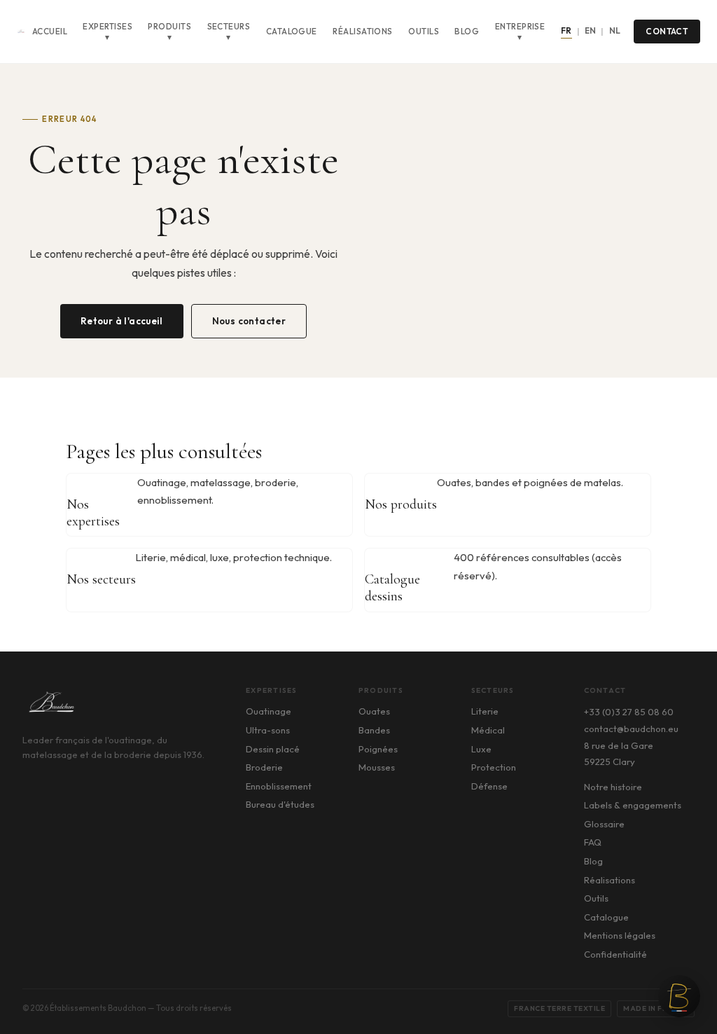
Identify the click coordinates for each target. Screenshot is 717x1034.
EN (591, 30)
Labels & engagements (632, 805)
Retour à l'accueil (122, 320)
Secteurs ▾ (229, 31)
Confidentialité (615, 954)
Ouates (374, 711)
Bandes (374, 730)
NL (615, 30)
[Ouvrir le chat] (679, 996)
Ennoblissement (279, 786)
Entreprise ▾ (520, 31)
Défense (489, 786)
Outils (423, 31)
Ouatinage (268, 711)
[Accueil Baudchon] (21, 32)
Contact (667, 31)
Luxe (481, 748)
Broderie (264, 767)
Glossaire (604, 823)
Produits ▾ (169, 31)
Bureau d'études (280, 804)
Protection (493, 767)
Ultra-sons (268, 730)
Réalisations (363, 31)
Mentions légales (619, 935)
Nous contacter (249, 320)
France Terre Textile (559, 1008)
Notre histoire (613, 786)
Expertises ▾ (107, 31)
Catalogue (291, 31)
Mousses (376, 767)
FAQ (592, 842)
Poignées (378, 748)
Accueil (49, 31)
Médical (488, 730)
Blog (466, 31)
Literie (485, 711)
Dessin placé (273, 748)
